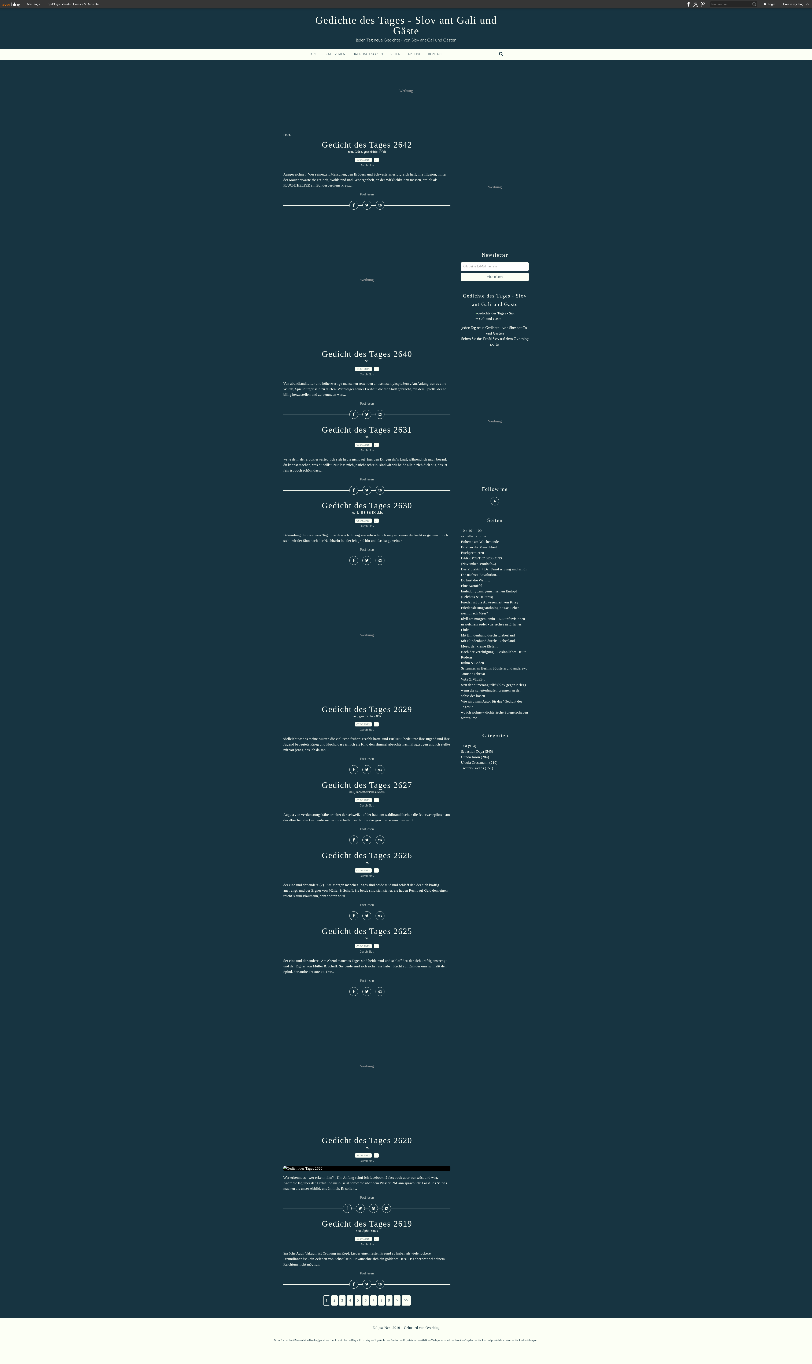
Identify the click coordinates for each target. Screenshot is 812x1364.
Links (465, 630)
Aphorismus (370, 1231)
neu (350, 152)
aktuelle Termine (473, 536)
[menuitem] (314, 54)
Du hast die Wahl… (475, 580)
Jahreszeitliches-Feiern (370, 792)
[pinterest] (702, 4)
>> (406, 1300)
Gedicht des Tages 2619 (367, 1223)
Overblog (432, 1328)
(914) (468, 746)
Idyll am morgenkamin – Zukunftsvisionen (493, 619)
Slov (495, 339)
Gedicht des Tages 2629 (367, 709)
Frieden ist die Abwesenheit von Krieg (489, 602)
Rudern (466, 657)
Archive (414, 54)
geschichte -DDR (375, 152)
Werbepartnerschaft (440, 1340)
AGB (424, 1340)
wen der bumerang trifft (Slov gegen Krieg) (493, 685)
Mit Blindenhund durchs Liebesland (488, 635)
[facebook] (688, 4)
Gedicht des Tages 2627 (367, 785)
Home (313, 54)
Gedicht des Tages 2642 (367, 144)
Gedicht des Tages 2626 (367, 855)
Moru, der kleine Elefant (479, 646)
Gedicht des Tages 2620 (367, 1140)
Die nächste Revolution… (480, 575)
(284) (475, 757)
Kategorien (335, 54)
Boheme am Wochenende (480, 542)
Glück (358, 152)
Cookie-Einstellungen (525, 1340)
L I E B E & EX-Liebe (370, 512)
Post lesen (367, 194)
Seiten (395, 54)
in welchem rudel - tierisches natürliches (491, 624)
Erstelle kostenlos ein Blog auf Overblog (349, 1340)
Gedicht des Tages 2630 (367, 505)
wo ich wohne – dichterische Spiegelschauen (494, 712)
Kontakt (435, 54)
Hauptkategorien (368, 54)
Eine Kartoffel (471, 586)
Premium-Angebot (464, 1340)
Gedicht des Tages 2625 (367, 931)
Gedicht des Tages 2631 (367, 429)
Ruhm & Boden (472, 663)
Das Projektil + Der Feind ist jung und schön (494, 569)
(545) (477, 752)
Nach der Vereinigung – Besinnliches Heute (493, 652)
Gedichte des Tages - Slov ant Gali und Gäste (406, 25)
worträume (469, 718)
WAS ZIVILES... (473, 679)
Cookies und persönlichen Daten (494, 1340)
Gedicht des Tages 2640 (367, 354)
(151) (477, 768)
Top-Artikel (380, 1340)
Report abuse (410, 1340)
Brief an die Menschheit (479, 547)
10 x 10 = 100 (471, 531)
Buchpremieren (472, 553)
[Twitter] (695, 4)
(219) (479, 763)
